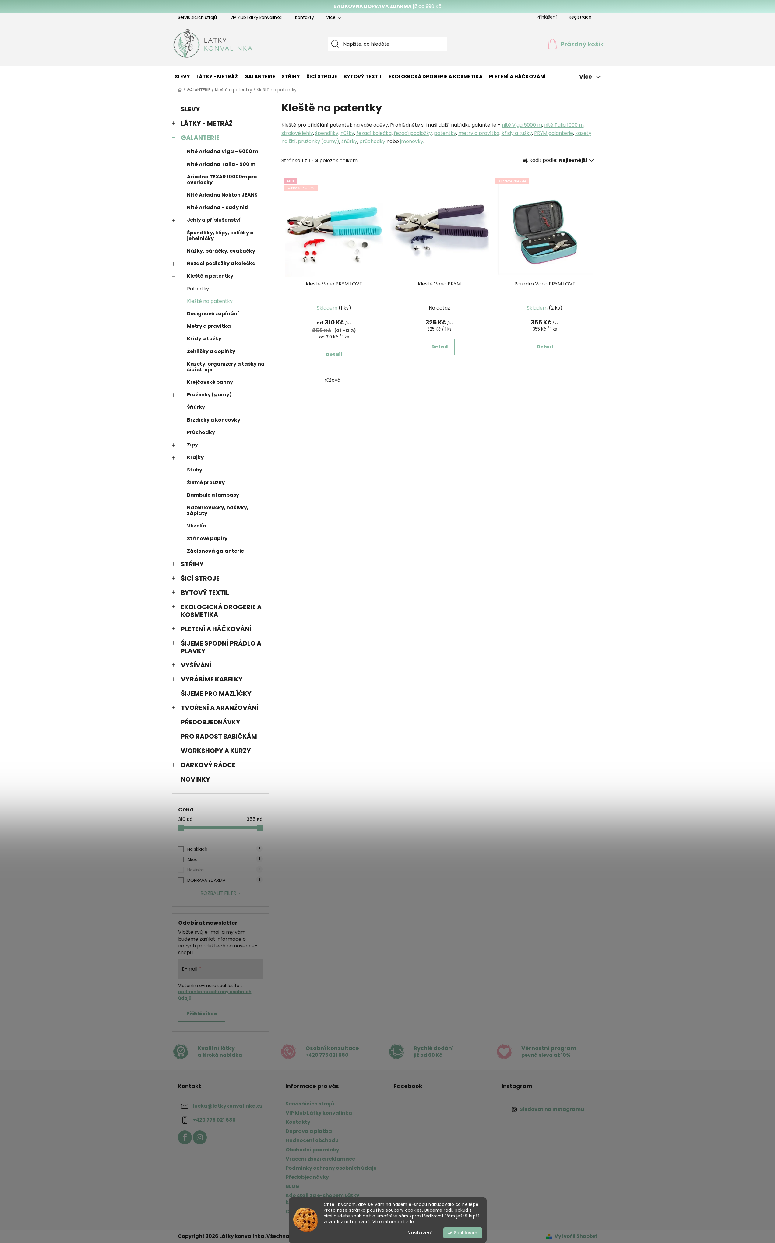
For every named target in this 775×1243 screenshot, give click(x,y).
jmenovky (411, 141)
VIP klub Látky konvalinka (256, 17)
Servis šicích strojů (197, 17)
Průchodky (201, 432)
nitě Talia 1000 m (564, 124)
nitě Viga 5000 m (522, 124)
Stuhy (194, 469)
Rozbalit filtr (218, 893)
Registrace (580, 17)
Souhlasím (465, 1233)
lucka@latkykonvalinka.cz (228, 1105)
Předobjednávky (307, 1177)
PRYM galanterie (553, 133)
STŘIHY (192, 564)
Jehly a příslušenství (214, 219)
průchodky (372, 141)
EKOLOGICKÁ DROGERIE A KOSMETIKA (221, 611)
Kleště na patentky (210, 301)
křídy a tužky (517, 133)
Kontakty (304, 17)
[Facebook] (185, 1137)
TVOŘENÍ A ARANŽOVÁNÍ (220, 707)
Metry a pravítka (209, 326)
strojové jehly (297, 133)
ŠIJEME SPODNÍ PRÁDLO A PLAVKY (221, 647)
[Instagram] (200, 1137)
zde (410, 1222)
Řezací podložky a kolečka (221, 263)
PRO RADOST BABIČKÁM (219, 736)
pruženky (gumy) (318, 141)
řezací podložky (413, 133)
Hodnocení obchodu (312, 1140)
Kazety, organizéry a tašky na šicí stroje (226, 366)
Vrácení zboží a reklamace (320, 1158)
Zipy (192, 444)
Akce (223, 859)
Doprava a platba (309, 1131)
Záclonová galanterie (215, 551)
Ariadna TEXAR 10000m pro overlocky (222, 179)
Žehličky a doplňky (211, 351)
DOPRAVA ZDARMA (223, 880)
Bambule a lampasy (213, 495)
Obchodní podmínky (312, 1149)
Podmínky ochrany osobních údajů (331, 1167)
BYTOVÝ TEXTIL (205, 592)
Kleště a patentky (210, 275)
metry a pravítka (478, 133)
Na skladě (223, 849)
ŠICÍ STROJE (200, 578)
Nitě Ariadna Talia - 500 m (221, 164)
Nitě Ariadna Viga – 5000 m (222, 151)
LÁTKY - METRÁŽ (207, 123)
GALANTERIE (200, 137)
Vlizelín (196, 525)
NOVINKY (195, 779)
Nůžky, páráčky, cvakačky (221, 250)
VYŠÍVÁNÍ (196, 665)
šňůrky (349, 141)
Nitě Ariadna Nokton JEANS (222, 194)
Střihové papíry (207, 538)
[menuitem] (182, 76)
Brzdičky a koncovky (213, 419)
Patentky (198, 288)
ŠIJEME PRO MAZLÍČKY (216, 693)
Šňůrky (196, 407)
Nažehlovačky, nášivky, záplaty (217, 510)
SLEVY (190, 109)
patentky (445, 133)
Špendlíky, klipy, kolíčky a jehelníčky (220, 235)
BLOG (292, 1186)
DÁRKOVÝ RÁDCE (208, 765)
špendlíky (326, 133)
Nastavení (419, 1233)
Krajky (195, 457)
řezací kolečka (374, 133)
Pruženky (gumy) (209, 394)
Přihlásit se (201, 1013)
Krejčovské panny (210, 382)
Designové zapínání (213, 313)
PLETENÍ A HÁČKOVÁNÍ (216, 629)
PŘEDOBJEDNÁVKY (210, 722)
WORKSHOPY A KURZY (216, 750)
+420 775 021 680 (214, 1119)
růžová (332, 379)
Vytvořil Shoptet (576, 1236)
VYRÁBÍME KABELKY (212, 679)
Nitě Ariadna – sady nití (218, 207)
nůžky (347, 133)
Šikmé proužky (206, 482)
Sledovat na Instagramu (552, 1109)
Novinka (223, 870)
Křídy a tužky (204, 338)
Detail (334, 354)
